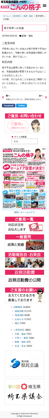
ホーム (6, 16)
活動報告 (17, 307)
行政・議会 (20, 334)
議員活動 (19, 311)
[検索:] (24, 141)
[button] (45, 6)
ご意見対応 (19, 329)
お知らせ (19, 319)
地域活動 (19, 315)
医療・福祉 (20, 342)
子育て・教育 (21, 338)
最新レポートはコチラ (24, 212)
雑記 (17, 323)
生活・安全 (20, 346)
